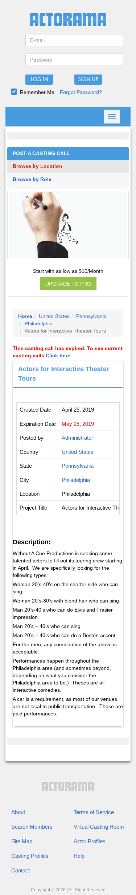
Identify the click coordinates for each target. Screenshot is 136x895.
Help (79, 856)
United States (54, 316)
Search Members (32, 827)
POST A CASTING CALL (41, 153)
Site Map (21, 841)
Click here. (59, 355)
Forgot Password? (81, 92)
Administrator (77, 438)
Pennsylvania (91, 316)
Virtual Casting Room (99, 827)
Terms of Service (94, 812)
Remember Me (37, 92)
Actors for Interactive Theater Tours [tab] (63, 373)
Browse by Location (37, 166)
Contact (20, 870)
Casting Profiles (30, 856)
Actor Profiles (90, 841)
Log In (39, 79)
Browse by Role (32, 179)
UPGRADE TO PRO (68, 284)
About (18, 812)
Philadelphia (39, 323)
